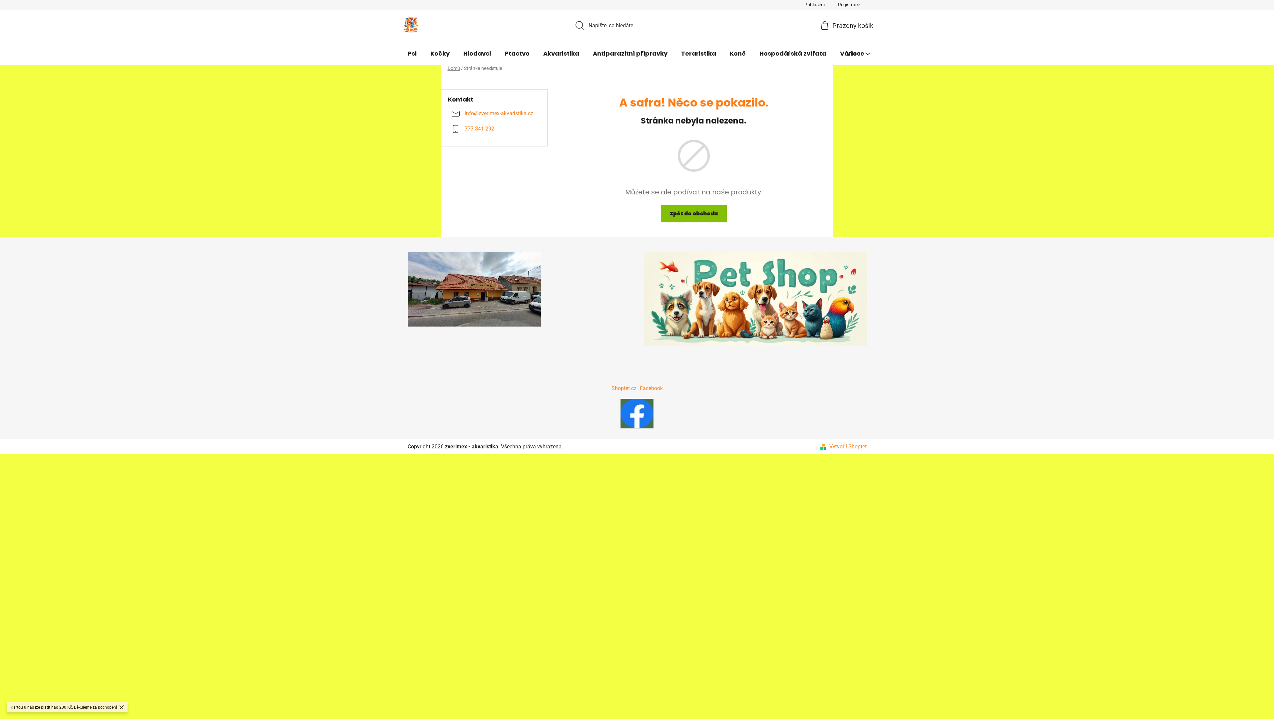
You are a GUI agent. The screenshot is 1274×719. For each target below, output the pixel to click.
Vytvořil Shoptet (848, 446)
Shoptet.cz (624, 388)
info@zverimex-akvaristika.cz (499, 114)
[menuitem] (412, 53)
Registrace (849, 4)
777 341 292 (479, 129)
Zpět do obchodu (694, 213)
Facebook (651, 388)
